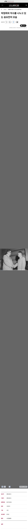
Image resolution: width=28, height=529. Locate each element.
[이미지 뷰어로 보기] (10, 487)
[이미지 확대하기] (2, 487)
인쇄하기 (24, 25)
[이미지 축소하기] (5, 487)
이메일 (17, 22)
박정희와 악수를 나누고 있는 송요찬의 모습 (14, 9)
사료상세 (5, 9)
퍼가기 (6, 22)
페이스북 (13, 22)
